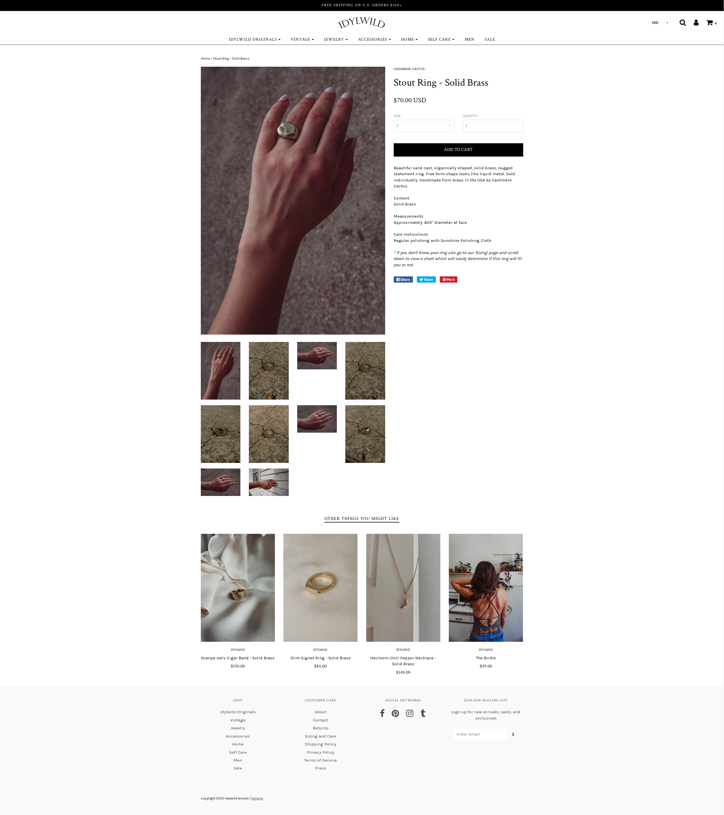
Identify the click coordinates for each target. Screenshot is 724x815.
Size (397, 116)
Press (320, 768)
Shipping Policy (320, 744)
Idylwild (238, 650)
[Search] (679, 22)
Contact (320, 720)
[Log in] (693, 22)
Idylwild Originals (238, 711)
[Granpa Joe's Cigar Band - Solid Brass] (238, 587)
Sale (490, 39)
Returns (320, 728)
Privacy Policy (320, 752)
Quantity (470, 116)
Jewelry (237, 728)
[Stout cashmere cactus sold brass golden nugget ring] (221, 370)
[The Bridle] (486, 587)
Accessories (238, 736)
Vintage (237, 720)
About (320, 711)
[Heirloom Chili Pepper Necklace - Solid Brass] (403, 587)
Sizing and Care (320, 736)
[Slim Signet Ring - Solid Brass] (320, 587)
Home (205, 58)
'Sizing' (481, 252)
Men (470, 39)
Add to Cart (458, 150)
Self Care (238, 752)
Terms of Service (320, 760)
